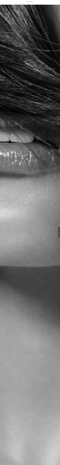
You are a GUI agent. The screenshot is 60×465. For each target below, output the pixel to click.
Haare (22, 3)
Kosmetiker (31, 3)
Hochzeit (26, 3)
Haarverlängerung (36, 3)
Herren (30, 3)
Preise (26, 3)
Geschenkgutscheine (32, 3)
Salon (25, 3)
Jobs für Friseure (25, 3)
